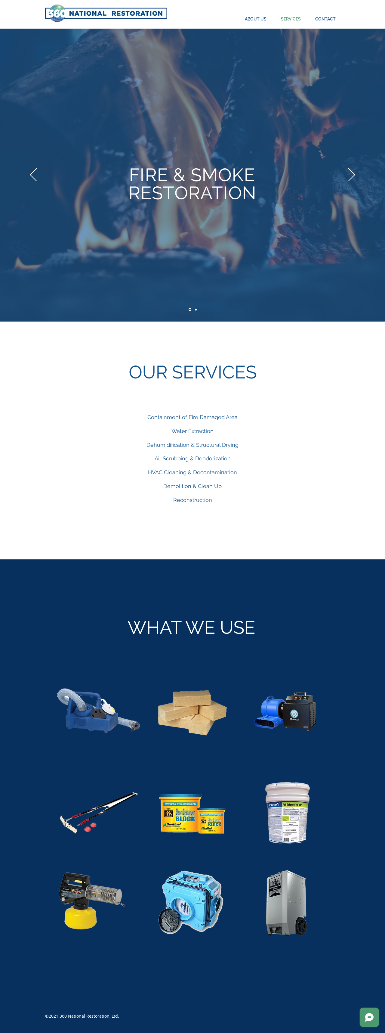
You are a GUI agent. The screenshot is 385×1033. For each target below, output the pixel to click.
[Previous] (33, 175)
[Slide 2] (195, 309)
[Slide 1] (189, 309)
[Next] (351, 175)
